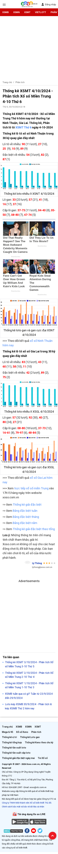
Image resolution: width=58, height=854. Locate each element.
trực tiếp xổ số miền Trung (31, 488)
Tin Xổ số (43, 758)
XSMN (16, 12)
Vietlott (40, 12)
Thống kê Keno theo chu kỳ (39, 742)
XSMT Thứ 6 (23, 127)
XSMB (5, 12)
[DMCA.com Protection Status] (13, 831)
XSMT (27, 12)
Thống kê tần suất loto (14, 747)
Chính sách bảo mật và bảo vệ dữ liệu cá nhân (23, 806)
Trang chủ (7, 726)
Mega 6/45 (7, 732)
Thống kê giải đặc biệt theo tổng (34, 529)
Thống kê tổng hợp (12, 742)
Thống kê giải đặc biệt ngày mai (18, 758)
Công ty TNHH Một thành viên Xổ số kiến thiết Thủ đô (26, 803)
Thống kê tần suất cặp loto (16, 752)
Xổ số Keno (22, 732)
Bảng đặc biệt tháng (26, 516)
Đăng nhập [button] (50, 4)
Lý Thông (37, 563)
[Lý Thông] (27, 562)
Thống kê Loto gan (30, 737)
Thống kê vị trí (9, 737)
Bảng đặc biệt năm (25, 523)
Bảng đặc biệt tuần (25, 510)
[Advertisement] (29, 49)
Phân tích (36, 732)
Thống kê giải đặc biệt (27, 504)
